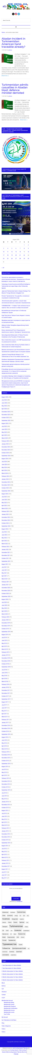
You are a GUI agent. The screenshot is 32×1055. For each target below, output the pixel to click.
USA (11, 930)
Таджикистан (11, 940)
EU (20, 915)
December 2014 (6, 781)
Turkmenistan (16, 926)
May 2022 (4, 538)
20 (16, 255)
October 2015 (5, 760)
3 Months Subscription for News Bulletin (12, 971)
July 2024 (4, 461)
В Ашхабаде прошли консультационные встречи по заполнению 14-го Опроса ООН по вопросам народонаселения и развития (16, 371)
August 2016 (5, 737)
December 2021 (6, 552)
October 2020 (5, 593)
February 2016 (5, 752)
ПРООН (22, 937)
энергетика (13, 954)
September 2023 (6, 491)
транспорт (19, 951)
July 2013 (4, 813)
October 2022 (5, 523)
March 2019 (5, 649)
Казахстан (21, 934)
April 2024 (4, 470)
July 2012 (4, 848)
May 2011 (4, 878)
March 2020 (5, 614)
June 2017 (4, 708)
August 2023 (5, 494)
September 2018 (6, 667)
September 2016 (6, 734)
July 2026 (4, 400)
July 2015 (4, 769)
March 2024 (5, 473)
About (3, 983)
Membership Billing (9, 1002)
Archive (4, 986)
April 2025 (4, 435)
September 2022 (6, 526)
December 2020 (6, 587)
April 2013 (4, 822)
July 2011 (4, 872)
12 (12, 251)
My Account (5, 1017)
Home (3, 32)
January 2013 (5, 831)
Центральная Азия (19, 948)
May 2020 (4, 608)
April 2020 (4, 611)
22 (24, 255)
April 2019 (4, 646)
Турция (20, 944)
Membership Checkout (10, 1006)
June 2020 (4, 605)
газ (28, 948)
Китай (3, 937)
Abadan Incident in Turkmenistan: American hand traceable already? (13, 42)
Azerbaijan (12, 912)
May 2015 (4, 772)
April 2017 (4, 713)
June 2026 (4, 403)
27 (16, 258)
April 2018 (4, 678)
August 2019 (5, 634)
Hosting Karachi (14, 1050)
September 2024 (6, 455)
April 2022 (4, 540)
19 (12, 255)
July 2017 (4, 705)
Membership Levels (9, 1012)
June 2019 (4, 640)
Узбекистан (6, 948)
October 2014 (5, 787)
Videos (3, 1029)
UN (3, 930)
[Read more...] (5, 75)
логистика (4, 951)
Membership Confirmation (10, 1008)
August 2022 (5, 529)
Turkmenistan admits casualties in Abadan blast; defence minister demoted (15, 88)
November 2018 (6, 661)
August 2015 (5, 766)
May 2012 (4, 851)
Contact (4, 994)
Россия (4, 940)
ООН (18, 937)
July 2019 (4, 637)
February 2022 (5, 546)
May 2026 (4, 406)
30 (28, 258)
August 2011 (5, 869)
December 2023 (6, 482)
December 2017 (6, 690)
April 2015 (4, 775)
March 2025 (5, 438)
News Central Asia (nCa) (16, 6)
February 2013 (5, 828)
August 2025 (5, 423)
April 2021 (4, 576)
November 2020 (6, 590)
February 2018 (5, 684)
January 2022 (5, 549)
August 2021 (5, 564)
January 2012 (5, 863)
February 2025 (5, 441)
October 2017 (5, 696)
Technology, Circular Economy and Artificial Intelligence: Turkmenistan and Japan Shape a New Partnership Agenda (16, 286)
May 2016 (4, 743)
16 (28, 251)
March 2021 (5, 579)
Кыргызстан (11, 937)
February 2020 (5, 617)
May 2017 (4, 711)
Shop (3, 1023)
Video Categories (6, 1026)
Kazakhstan (6, 919)
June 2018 (4, 672)
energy (16, 915)
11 (7, 251)
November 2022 (6, 520)
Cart (3, 989)
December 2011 (6, 866)
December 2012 (6, 834)
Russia (15, 922)
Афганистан (5, 934)
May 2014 (4, 799)
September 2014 (6, 790)
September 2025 (6, 420)
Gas (24, 915)
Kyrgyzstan (15, 919)
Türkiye (26, 926)
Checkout (4, 991)
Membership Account (7, 1000)
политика (11, 951)
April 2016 (4, 746)
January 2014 (5, 801)
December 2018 (6, 658)
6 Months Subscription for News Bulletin (12, 977)
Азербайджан (26, 930)
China (3, 915)
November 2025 (6, 414)
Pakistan (4, 922)
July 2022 (4, 532)
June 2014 (4, 796)
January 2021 (5, 584)
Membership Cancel (9, 1004)
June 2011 (4, 875)
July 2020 (4, 602)
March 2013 (5, 825)
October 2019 (5, 628)
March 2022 (5, 543)
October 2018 (5, 664)
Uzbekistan (17, 930)
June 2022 (4, 535)
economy (10, 915)
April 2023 (4, 505)
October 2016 (5, 731)
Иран (15, 934)
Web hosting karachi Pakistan (14, 1052)
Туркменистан (9, 944)
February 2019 (5, 652)
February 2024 (5, 476)
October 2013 (5, 807)
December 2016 (6, 725)
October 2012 (5, 840)
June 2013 (4, 816)
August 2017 (5, 702)
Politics (9, 922)
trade (27, 922)
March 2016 (5, 749)
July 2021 (4, 567)
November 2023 (6, 485)
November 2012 (6, 837)
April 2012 (4, 854)
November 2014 (6, 784)
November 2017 (6, 693)
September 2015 (6, 763)
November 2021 (6, 555)
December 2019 (6, 623)
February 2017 (5, 719)
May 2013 (4, 819)
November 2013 (6, 804)
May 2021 (4, 573)
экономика (5, 955)
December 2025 (6, 411)
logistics (22, 919)
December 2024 (6, 447)
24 (3, 258)
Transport (4, 926)
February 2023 (5, 511)
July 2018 (4, 669)
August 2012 (5, 845)
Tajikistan (21, 922)
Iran (28, 915)
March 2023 (5, 508)
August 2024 (5, 458)
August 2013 (5, 810)
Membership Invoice (9, 1010)
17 (3, 255)
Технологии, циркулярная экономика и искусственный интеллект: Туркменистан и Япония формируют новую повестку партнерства (16, 279)
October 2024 (5, 452)
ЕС (11, 934)
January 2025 (5, 444)
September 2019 (6, 631)
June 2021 (4, 570)
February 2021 (5, 582)
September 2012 (6, 842)
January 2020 (5, 620)
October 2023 (5, 488)
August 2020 (5, 599)
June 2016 (4, 740)
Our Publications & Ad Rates (9, 1020)
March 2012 (5, 857)
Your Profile (7, 1014)
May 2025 (4, 432)
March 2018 (5, 681)
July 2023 (4, 496)
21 (20, 255)
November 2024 (6, 450)
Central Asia (21, 912)
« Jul (3, 267)
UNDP (7, 930)
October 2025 (5, 417)
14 (20, 251)
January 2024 (5, 479)
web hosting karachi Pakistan (20, 1048)
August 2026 (5, 397)
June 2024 (4, 464)
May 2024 (4, 467)
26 (12, 258)
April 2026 (4, 408)
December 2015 (6, 755)
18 (7, 255)
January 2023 (5, 514)
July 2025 (4, 426)
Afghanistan (5, 912)
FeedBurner (19, 901)
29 (24, 258)
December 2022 (6, 517)
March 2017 (5, 716)
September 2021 (6, 561)
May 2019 (4, 643)
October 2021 (5, 558)
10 (3, 251)
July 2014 (4, 793)
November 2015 (6, 757)
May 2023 (4, 502)
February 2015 (5, 778)
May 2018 (4, 675)
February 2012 (5, 860)
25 (7, 258)
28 (20, 258)
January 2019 (5, 655)
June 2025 (4, 429)
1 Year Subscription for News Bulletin (11, 965)
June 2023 (4, 499)
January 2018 (5, 687)
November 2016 (6, 728)
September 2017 (6, 699)
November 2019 (6, 625)
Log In (3, 997)
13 (16, 251)
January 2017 (5, 722)
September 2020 (6, 596)
